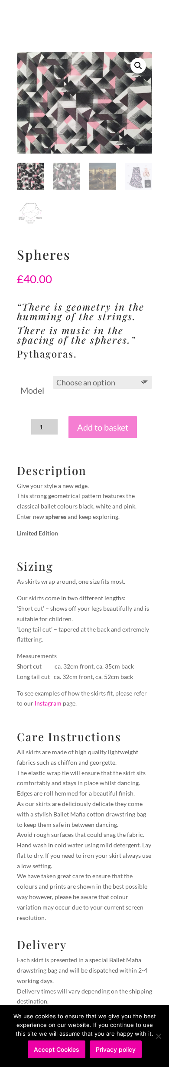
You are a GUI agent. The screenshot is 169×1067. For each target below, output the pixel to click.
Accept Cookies (56, 1049)
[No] (158, 1036)
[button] (138, 66)
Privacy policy (116, 1049)
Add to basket (102, 427)
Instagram (48, 703)
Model (32, 390)
